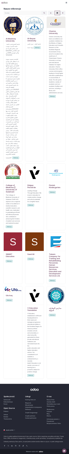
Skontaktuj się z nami (53, 404)
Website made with (32, 451)
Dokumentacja (8, 402)
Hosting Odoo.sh (30, 399)
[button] (66, 2)
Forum (5, 404)
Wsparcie (28, 403)
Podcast (49, 411)
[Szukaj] (44, 13)
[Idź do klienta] (13, 26)
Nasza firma (50, 399)
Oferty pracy (51, 406)
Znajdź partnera (30, 416)
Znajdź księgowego (31, 412)
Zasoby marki (51, 402)
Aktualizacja (29, 405)
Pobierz (6, 411)
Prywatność (50, 421)
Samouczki (7, 399)
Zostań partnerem (30, 418)
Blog (48, 413)
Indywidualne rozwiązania (33, 407)
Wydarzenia (50, 409)
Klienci (49, 416)
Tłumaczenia (8, 419)
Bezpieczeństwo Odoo (54, 423)
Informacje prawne (53, 419)
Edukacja (15, 157)
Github (6, 414)
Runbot (6, 417)
